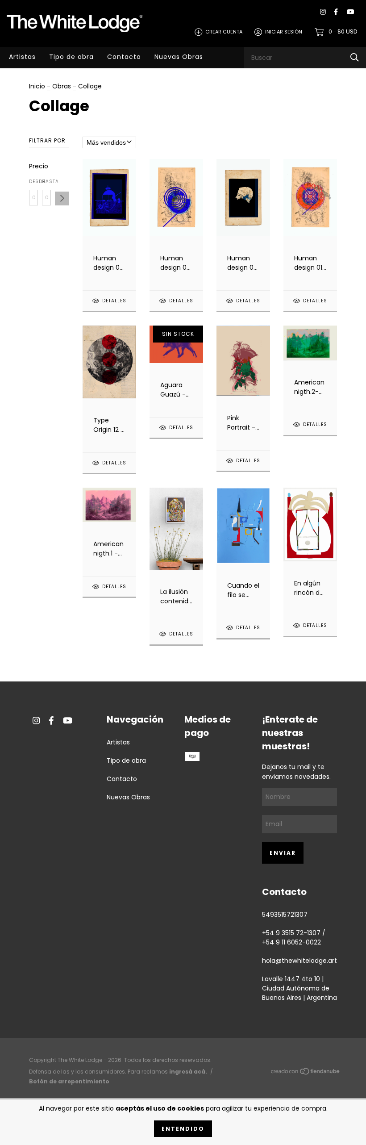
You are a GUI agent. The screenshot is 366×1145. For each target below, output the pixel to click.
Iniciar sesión (283, 31)
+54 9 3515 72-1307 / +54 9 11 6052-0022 (293, 937)
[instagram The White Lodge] (322, 11)
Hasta (46, 181)
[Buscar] (354, 57)
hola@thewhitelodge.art (299, 960)
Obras (61, 86)
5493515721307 (285, 914)
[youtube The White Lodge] (350, 11)
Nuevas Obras (178, 56)
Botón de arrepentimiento (69, 1081)
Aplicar (62, 198)
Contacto (124, 56)
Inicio (37, 86)
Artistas (22, 56)
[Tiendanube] (305, 1073)
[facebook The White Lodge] (335, 11)
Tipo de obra (71, 56)
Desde (33, 181)
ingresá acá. (188, 1071)
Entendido (183, 1128)
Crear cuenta (223, 31)
